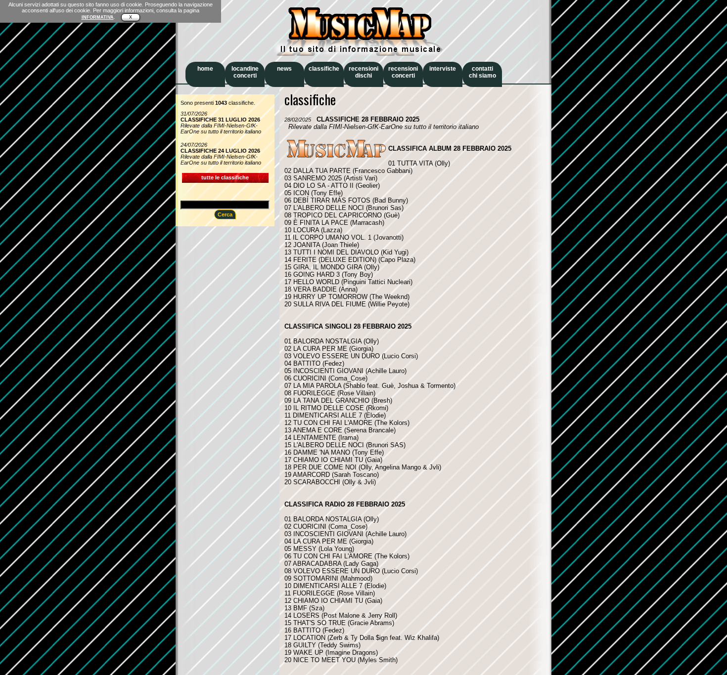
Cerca (225, 214)
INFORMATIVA (98, 17)
